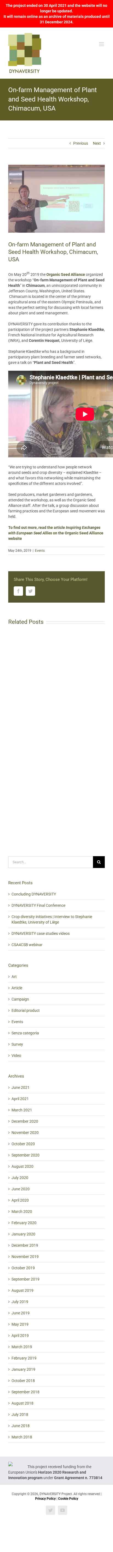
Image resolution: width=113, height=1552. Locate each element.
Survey (17, 1044)
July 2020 (20, 1177)
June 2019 (21, 1313)
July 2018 (20, 1414)
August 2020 (22, 1166)
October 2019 (23, 1268)
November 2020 (25, 1132)
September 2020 (25, 1155)
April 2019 (20, 1335)
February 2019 (24, 1358)
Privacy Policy (45, 1499)
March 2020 (22, 1211)
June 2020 (21, 1189)
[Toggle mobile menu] (102, 44)
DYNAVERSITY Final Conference (38, 905)
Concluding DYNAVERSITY (34, 894)
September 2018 (25, 1392)
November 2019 (25, 1256)
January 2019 (23, 1369)
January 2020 (23, 1234)
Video (16, 1055)
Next (97, 143)
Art (14, 976)
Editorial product (26, 1010)
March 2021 (22, 1110)
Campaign (20, 999)
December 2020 (25, 1121)
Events (40, 551)
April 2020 (20, 1200)
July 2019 (20, 1302)
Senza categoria (25, 1033)
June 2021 (21, 1087)
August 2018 (22, 1403)
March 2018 (22, 1437)
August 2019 (22, 1290)
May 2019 (20, 1324)
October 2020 (23, 1144)
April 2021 (20, 1099)
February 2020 (24, 1223)
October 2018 (23, 1380)
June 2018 (21, 1426)
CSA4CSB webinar (27, 945)
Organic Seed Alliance (65, 274)
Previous (80, 143)
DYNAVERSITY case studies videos (41, 933)
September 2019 (25, 1279)
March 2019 (22, 1347)
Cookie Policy (68, 1499)
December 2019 (25, 1245)
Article (17, 988)
